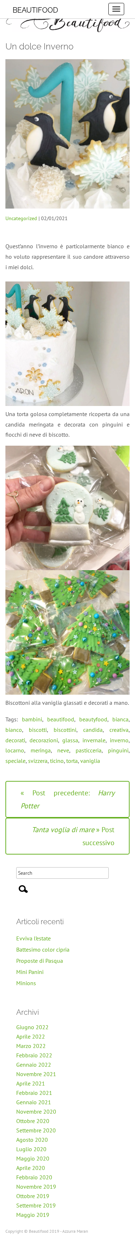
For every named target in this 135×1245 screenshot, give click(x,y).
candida (93, 729)
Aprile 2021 (30, 1083)
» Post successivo (73, 836)
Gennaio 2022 (33, 1064)
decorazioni (44, 740)
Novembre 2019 (36, 1186)
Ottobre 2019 (32, 1196)
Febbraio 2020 (34, 1177)
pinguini (118, 750)
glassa (70, 740)
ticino (57, 760)
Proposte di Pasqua (39, 960)
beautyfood (93, 719)
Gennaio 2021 (33, 1102)
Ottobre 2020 (32, 1120)
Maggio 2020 (32, 1158)
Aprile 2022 (30, 1036)
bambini (32, 719)
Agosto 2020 (32, 1139)
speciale (15, 760)
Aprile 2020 (30, 1167)
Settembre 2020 (36, 1130)
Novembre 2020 (36, 1111)
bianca (120, 719)
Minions (26, 983)
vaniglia (90, 760)
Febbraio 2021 (34, 1092)
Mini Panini (30, 971)
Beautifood (35, 10)
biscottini (65, 729)
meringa (41, 750)
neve (63, 750)
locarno (14, 750)
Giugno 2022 (32, 1027)
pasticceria (89, 750)
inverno (119, 740)
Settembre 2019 (36, 1205)
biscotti (38, 729)
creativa (119, 729)
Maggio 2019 (32, 1214)
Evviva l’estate (33, 938)
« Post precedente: (67, 799)
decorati (15, 740)
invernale (93, 740)
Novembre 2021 (36, 1074)
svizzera (38, 760)
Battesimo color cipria (42, 949)
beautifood (60, 719)
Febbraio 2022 (34, 1055)
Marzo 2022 (31, 1045)
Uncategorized (21, 218)
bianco (13, 729)
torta (72, 760)
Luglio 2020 (31, 1149)
